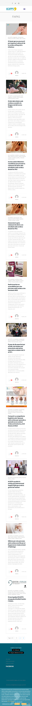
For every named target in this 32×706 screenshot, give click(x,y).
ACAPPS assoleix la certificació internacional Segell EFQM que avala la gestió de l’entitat (16, 484)
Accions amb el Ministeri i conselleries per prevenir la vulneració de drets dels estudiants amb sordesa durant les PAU (16, 165)
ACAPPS (11, 37)
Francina (17, 318)
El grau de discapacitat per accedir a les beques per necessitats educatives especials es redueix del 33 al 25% (16, 348)
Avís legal (8, 659)
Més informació (11, 701)
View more (17, 701)
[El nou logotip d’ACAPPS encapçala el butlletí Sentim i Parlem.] (16, 583)
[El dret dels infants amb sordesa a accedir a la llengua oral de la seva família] (16, 86)
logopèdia (14, 594)
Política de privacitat (10, 661)
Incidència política (16, 157)
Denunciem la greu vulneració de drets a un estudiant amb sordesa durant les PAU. (15, 226)
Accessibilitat (11, 155)
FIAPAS (17, 38)
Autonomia (21, 536)
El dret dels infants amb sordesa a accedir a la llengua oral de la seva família (15, 104)
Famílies (14, 97)
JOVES (19, 537)
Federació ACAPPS (12, 38)
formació (10, 412)
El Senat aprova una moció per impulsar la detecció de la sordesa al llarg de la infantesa (16, 44)
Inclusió (13, 220)
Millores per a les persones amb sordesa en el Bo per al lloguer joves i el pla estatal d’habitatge (16, 544)
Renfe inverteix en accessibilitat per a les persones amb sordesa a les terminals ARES (17, 287)
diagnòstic (15, 37)
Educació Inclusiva (12, 340)
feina (21, 593)
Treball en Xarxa (18, 538)
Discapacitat (20, 37)
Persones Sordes (11, 98)
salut (21, 38)
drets (9, 156)
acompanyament (16, 96)
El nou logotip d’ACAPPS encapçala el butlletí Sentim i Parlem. (17, 599)
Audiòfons (17, 155)
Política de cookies (10, 663)
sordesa (23, 38)
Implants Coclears (19, 280)
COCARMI (21, 590)
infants (21, 97)
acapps (16, 75)
